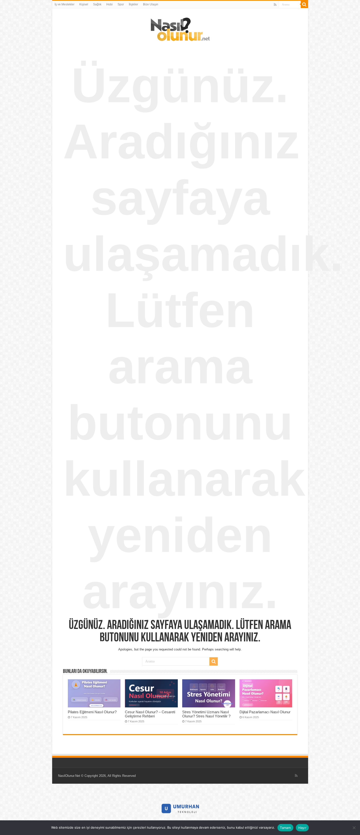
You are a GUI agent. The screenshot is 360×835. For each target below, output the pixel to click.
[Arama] (304, 4)
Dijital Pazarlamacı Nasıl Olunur (265, 712)
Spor (121, 4)
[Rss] (275, 5)
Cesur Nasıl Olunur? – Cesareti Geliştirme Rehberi (150, 714)
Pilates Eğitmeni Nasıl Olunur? (92, 712)
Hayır (302, 828)
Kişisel (83, 4)
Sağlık (97, 4)
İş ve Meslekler (64, 4)
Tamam (285, 828)
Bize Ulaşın (150, 4)
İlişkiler (133, 4)
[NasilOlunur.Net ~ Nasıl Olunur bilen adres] (180, 28)
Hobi (109, 4)
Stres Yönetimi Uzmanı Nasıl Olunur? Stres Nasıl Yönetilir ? (206, 714)
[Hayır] (353, 827)
